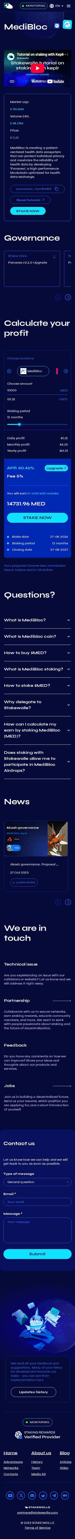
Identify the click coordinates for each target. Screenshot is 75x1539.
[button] (60, 6)
